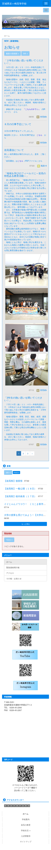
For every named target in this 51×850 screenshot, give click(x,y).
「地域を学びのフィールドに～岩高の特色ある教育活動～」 (25, 174)
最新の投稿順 (12, 53)
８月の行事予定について (17, 124)
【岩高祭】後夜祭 (13, 480)
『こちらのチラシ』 (31, 109)
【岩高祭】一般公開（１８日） (20, 488)
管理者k (43, 116)
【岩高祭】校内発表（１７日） (20, 496)
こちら (39, 135)
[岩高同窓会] (25, 615)
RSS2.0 (16, 472)
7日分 (8, 539)
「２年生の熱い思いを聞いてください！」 (23, 61)
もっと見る (25, 524)
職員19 (43, 165)
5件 (25, 53)
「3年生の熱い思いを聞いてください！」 (23, 399)
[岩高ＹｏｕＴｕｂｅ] (25, 654)
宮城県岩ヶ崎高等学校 (14, 3)
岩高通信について (14, 150)
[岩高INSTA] (25, 685)
